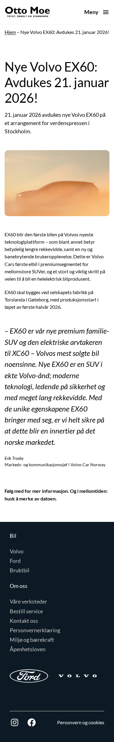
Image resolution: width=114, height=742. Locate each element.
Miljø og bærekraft (32, 639)
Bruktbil (19, 570)
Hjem (10, 32)
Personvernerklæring (35, 630)
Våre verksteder (28, 601)
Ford (15, 560)
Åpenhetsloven (28, 649)
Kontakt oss (24, 620)
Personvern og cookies (80, 722)
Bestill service (26, 611)
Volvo (16, 551)
